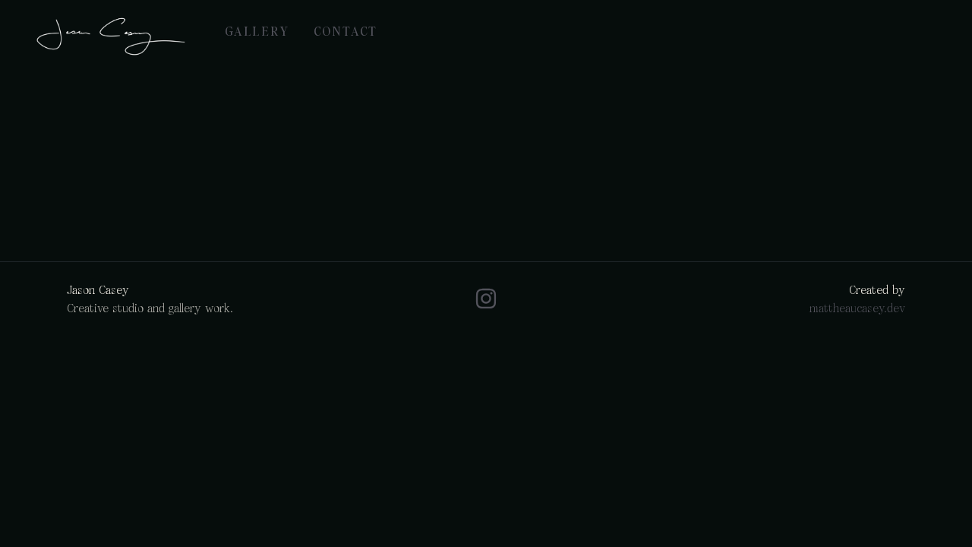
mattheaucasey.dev (857, 307)
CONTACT (346, 30)
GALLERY (257, 30)
